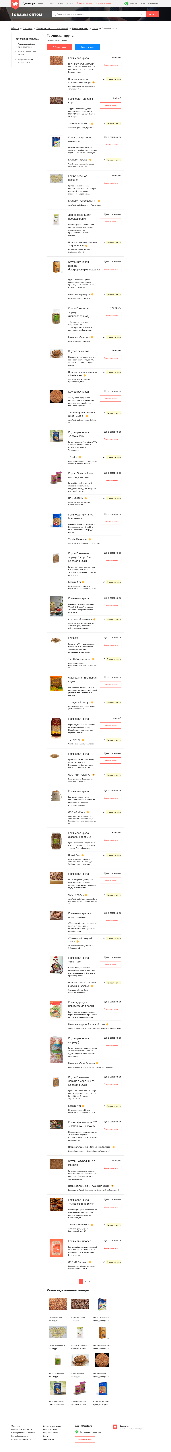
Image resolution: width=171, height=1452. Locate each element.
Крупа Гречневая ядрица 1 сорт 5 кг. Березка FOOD (80, 557)
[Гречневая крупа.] (56, 878)
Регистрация (153, 3)
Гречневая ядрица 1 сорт (80, 100)
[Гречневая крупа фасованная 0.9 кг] (56, 841)
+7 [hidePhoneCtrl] (112, 79)
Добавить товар (104, 3)
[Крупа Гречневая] (56, 353)
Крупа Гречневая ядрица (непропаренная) (65, 1373)
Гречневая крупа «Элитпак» (78, 959)
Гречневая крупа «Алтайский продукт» (81, 1201)
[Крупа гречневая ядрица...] (56, 266)
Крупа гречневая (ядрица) (78, 1040)
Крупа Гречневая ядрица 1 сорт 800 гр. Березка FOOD (81, 1081)
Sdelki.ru (15, 5)
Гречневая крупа (78, 58)
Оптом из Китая (85, 3)
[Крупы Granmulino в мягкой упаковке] (56, 477)
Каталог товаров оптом (21, 1439)
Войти (143, 3)
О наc (50, 3)
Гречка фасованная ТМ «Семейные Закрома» (82, 1124)
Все (37, 38)
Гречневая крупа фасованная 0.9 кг (79, 835)
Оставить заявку (111, 65)
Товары (41, 3)
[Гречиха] (56, 640)
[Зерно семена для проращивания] (56, 219)
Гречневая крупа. (79, 874)
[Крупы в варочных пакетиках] (56, 141)
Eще (69, 3)
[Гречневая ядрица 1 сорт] (56, 100)
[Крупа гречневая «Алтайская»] (56, 436)
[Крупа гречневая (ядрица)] (56, 1049)
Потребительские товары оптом (25, 60)
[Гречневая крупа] (56, 60)
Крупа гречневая (78, 391)
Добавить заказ (87, 47)
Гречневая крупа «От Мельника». (81, 516)
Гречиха (73, 638)
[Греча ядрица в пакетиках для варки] (56, 1009)
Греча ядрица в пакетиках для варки (81, 1004)
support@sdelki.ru (83, 1425)
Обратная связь (85, 1439)
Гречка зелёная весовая (77, 178)
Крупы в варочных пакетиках (79, 139)
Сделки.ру (29, 3)
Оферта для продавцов (21, 1429)
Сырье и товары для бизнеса (27, 53)
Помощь (60, 3)
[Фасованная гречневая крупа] (56, 683)
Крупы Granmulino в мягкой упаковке (80, 475)
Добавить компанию (52, 1425)
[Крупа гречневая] (56, 396)
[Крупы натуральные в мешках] (56, 1164)
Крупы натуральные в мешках (81, 1163)
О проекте (15, 1425)
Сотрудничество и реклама (23, 1432)
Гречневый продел (79, 1241)
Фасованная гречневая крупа (82, 679)
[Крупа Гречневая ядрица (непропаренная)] (56, 316)
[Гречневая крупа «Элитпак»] (56, 965)
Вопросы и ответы (51, 1432)
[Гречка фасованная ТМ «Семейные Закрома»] (56, 1124)
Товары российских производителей (26, 45)
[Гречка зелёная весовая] (56, 178)
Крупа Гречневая (78, 351)
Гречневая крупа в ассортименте (79, 915)
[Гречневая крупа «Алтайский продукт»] (56, 1204)
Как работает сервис (20, 1435)
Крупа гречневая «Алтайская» (78, 434)
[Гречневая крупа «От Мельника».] (56, 520)
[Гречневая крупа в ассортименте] (56, 915)
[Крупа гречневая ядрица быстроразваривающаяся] (102, 1332)
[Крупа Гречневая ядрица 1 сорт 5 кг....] (56, 558)
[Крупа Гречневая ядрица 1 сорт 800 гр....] (56, 1082)
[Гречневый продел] (56, 1248)
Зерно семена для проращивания (79, 216)
